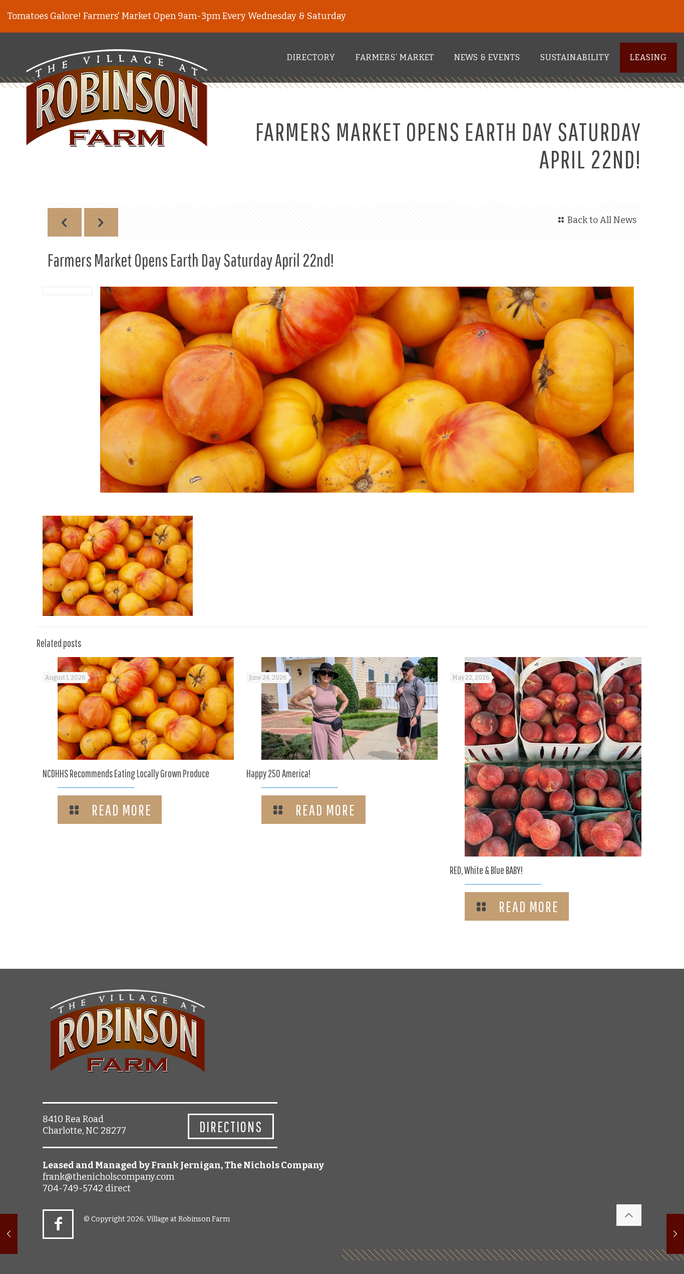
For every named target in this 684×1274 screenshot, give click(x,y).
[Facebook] (58, 1224)
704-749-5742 (73, 1188)
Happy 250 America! (278, 773)
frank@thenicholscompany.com (108, 1176)
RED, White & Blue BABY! (486, 870)
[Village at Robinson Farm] (117, 101)
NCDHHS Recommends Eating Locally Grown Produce (126, 773)
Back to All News (601, 220)
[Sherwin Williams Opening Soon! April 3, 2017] (9, 1234)
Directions (230, 1126)
